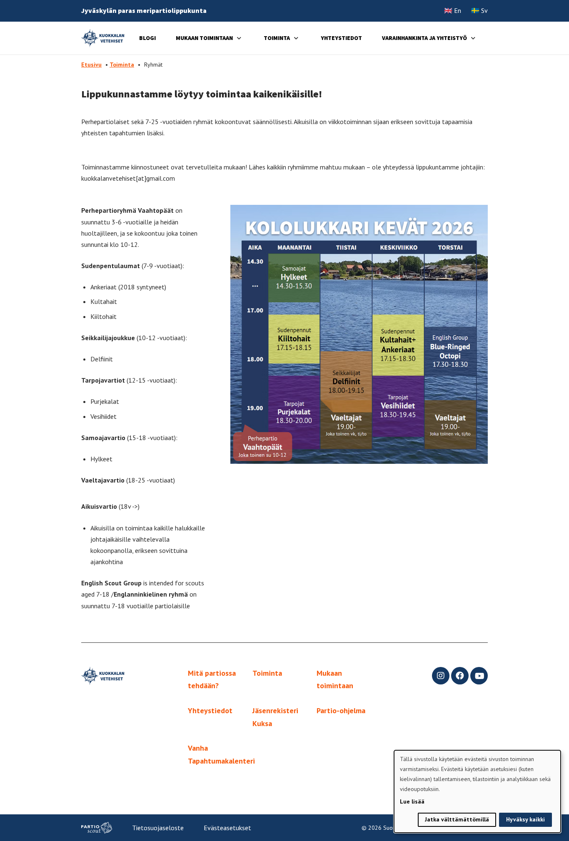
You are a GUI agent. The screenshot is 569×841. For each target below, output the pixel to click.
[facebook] (460, 675)
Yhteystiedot (341, 38)
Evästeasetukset (227, 828)
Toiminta (277, 38)
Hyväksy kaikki (525, 819)
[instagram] (440, 675)
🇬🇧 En (452, 10)
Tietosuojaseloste (158, 828)
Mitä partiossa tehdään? (212, 679)
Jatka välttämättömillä (457, 819)
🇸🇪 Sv (479, 10)
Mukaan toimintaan (204, 38)
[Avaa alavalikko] (239, 38)
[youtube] (479, 675)
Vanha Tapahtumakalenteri (221, 754)
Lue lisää (412, 801)
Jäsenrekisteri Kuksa (275, 717)
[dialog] (477, 791)
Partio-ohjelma (341, 710)
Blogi (147, 38)
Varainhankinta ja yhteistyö (424, 38)
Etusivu (91, 64)
